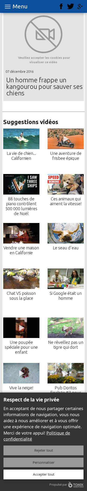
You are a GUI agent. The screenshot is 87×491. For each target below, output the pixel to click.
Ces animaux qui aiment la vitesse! (66, 201)
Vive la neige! (21, 387)
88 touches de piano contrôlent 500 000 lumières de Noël (21, 206)
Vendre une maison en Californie (21, 250)
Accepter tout (43, 474)
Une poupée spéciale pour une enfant (21, 347)
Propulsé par (58, 484)
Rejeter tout (43, 450)
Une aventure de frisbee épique (65, 155)
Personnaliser (44, 462)
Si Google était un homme (66, 295)
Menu (20, 6)
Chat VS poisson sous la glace (21, 295)
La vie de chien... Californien (21, 155)
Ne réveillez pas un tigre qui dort (65, 344)
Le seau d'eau (66, 247)
